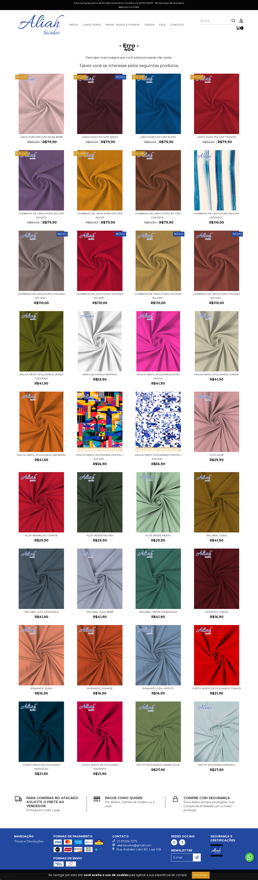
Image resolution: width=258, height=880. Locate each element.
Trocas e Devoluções (28, 841)
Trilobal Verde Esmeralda (158, 611)
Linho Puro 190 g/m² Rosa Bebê (41, 136)
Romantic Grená (216, 611)
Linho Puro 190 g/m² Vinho (100, 136)
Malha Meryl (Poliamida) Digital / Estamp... (99, 456)
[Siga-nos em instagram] (174, 842)
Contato (177, 24)
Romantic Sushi (41, 688)
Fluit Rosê (216, 454)
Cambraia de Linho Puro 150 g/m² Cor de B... (158, 215)
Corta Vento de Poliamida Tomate (216, 688)
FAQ (162, 24)
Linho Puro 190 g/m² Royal (158, 136)
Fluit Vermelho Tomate (41, 535)
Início (73, 24)
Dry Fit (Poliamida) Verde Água (158, 764)
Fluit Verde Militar (100, 535)
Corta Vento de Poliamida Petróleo (41, 766)
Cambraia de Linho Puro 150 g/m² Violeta (41, 215)
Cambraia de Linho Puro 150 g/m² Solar (100, 215)
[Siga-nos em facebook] (182, 842)
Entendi (201, 875)
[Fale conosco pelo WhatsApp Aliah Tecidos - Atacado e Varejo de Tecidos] (249, 857)
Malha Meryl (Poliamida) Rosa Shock (158, 376)
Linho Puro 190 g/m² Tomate (216, 136)
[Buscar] (233, 20)
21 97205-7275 (127, 841)
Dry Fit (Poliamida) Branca (216, 764)
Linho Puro (92, 24)
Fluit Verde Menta (158, 535)
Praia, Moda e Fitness (123, 24)
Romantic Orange (100, 688)
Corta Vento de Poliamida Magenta (100, 766)
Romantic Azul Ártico (158, 688)
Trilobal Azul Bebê (99, 611)
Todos (149, 24)
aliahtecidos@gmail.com (134, 845)
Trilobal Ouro (216, 535)
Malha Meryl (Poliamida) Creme (216, 374)
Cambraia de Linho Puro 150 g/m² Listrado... (216, 215)
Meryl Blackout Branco (99, 374)
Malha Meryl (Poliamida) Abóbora (41, 454)
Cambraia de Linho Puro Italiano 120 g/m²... (41, 295)
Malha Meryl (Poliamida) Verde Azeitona (41, 376)
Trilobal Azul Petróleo (41, 611)
